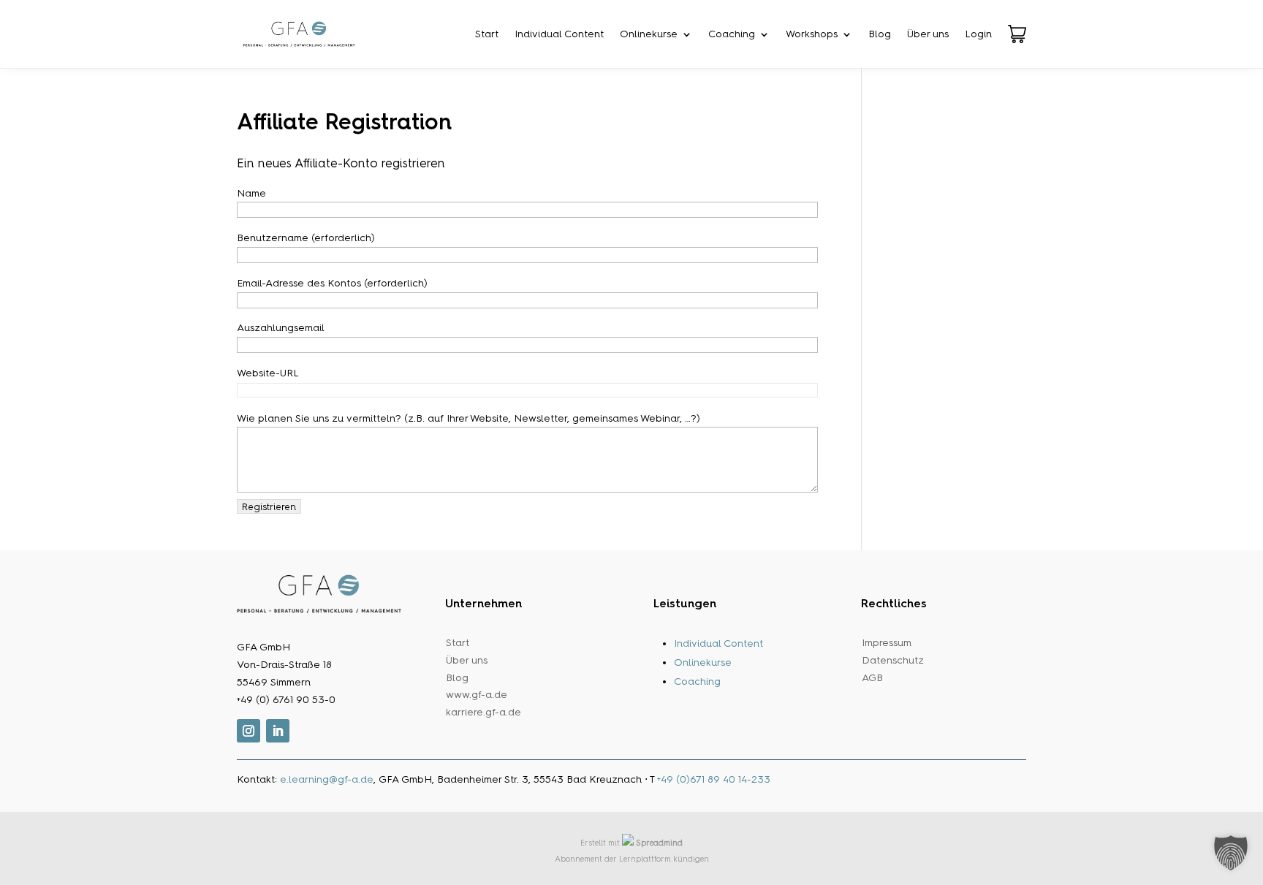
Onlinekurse (649, 34)
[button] (1231, 853)
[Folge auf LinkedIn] (277, 730)
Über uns (928, 34)
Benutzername (306, 238)
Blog (879, 34)
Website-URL (267, 373)
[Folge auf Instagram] (248, 730)
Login (978, 34)
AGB (872, 678)
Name (251, 193)
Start (486, 34)
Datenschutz (893, 660)
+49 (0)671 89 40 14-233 (713, 779)
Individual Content (559, 34)
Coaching (731, 34)
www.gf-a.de (476, 694)
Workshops (812, 34)
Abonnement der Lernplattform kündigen (632, 859)
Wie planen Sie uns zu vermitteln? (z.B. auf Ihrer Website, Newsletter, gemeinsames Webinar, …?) (468, 418)
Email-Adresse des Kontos (332, 283)
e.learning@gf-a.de (326, 779)
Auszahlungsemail (280, 328)
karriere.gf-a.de (483, 712)
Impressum (886, 643)
